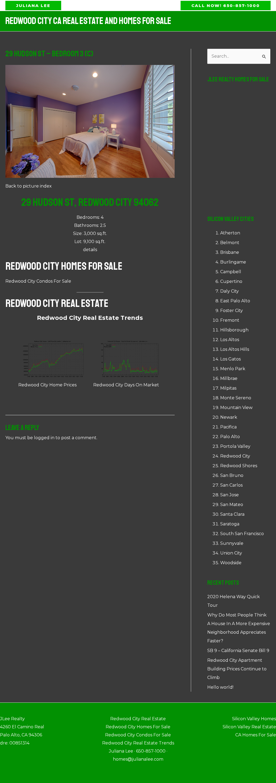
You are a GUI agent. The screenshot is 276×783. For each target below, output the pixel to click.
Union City (231, 553)
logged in (44, 437)
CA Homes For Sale (255, 734)
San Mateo (231, 504)
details (90, 249)
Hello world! (220, 687)
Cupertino (231, 281)
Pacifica (228, 426)
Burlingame (233, 262)
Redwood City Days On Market (126, 384)
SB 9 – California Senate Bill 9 (238, 650)
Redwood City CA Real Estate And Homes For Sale (88, 21)
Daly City (229, 291)
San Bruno (231, 475)
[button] (33, 5)
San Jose (229, 494)
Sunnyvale (231, 543)
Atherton (230, 232)
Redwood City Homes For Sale (63, 266)
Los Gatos (230, 359)
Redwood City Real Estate (56, 303)
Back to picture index (28, 186)
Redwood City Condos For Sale (38, 281)
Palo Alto (230, 436)
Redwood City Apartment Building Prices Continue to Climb (237, 669)
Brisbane (229, 252)
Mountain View (236, 407)
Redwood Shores (238, 465)
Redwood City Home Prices (47, 384)
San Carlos (231, 485)
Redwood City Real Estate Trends (90, 317)
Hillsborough (234, 329)
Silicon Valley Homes (254, 718)
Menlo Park (232, 368)
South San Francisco (242, 533)
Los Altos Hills (234, 349)
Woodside (231, 562)
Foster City (231, 310)
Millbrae (228, 378)
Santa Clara (232, 514)
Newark (228, 417)
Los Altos (229, 339)
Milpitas (228, 388)
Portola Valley (235, 446)
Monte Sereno (235, 397)
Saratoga (229, 523)
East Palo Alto (235, 300)
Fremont (229, 320)
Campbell (230, 271)
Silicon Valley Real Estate (249, 726)
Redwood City (235, 456)
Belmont (229, 242)
